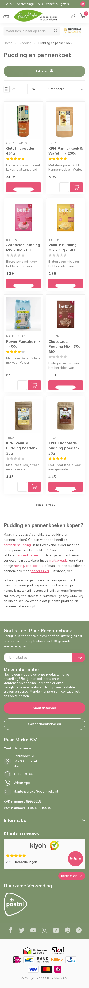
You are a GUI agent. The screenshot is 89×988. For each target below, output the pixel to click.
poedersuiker (39, 571)
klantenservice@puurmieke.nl (36, 791)
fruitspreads (58, 560)
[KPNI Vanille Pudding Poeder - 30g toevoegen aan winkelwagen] (34, 487)
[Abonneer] (78, 657)
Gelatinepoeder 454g (20, 151)
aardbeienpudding (17, 545)
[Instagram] (44, 931)
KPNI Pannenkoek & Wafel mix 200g (65, 151)
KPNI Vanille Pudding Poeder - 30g (21, 448)
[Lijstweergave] (13, 89)
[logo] (38, 15)
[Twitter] (22, 931)
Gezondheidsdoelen (44, 724)
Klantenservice (44, 708)
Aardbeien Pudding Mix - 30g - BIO (23, 247)
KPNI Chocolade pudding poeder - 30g (64, 448)
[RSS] (79, 931)
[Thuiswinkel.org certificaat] (35, 950)
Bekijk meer (69, 876)
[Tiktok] (56, 931)
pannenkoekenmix (29, 555)
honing (19, 566)
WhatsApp (22, 782)
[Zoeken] (56, 31)
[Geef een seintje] (23, 187)
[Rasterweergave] (7, 89)
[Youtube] (33, 931)
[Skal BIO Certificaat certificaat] (58, 950)
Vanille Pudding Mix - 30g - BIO (62, 247)
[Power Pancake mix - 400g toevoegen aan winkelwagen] (34, 385)
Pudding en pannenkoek (55, 43)
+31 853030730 (25, 774)
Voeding (25, 43)
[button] (73, 15)
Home (8, 43)
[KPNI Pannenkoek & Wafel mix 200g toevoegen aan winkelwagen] (76, 187)
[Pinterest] (67, 931)
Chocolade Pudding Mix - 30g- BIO (65, 346)
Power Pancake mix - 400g (23, 344)
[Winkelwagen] (82, 15)
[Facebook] (10, 931)
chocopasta (34, 566)
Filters (41, 71)
